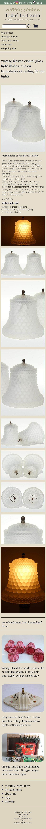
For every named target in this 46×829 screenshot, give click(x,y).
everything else (8, 48)
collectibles (6, 44)
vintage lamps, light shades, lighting (18, 209)
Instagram (23, 3)
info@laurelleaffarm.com (23, 823)
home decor (7, 32)
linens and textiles (10, 40)
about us (10, 793)
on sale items (13, 790)
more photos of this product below (20, 155)
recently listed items (17, 786)
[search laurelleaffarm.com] (29, 26)
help (7, 797)
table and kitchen (9, 36)
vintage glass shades (12, 212)
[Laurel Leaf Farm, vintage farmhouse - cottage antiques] (23, 14)
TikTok (39, 3)
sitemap (10, 801)
